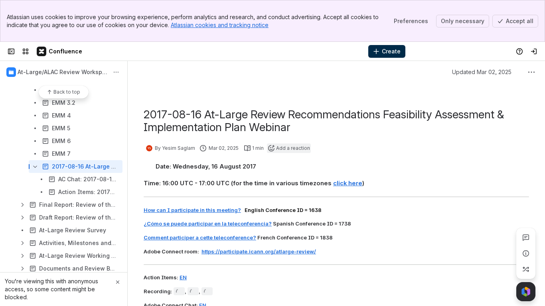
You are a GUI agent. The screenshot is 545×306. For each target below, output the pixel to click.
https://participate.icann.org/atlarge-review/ (258, 251)
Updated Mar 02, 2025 (481, 72)
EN (183, 277)
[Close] (117, 282)
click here (347, 183)
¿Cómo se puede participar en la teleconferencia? (208, 223)
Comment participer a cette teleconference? (200, 237)
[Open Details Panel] (525, 253)
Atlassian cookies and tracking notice (220, 25)
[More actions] (116, 72)
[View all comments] (525, 237)
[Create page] (525, 269)
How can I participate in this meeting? (192, 210)
